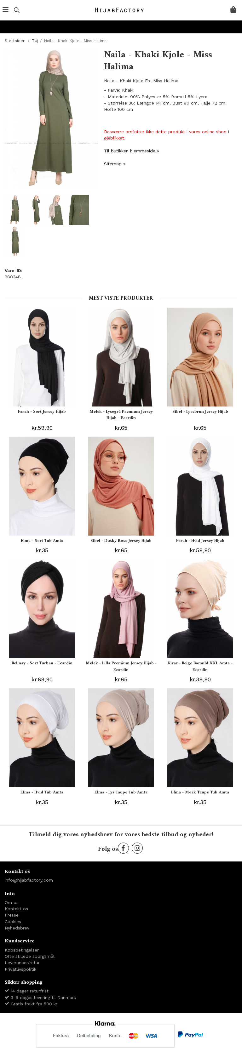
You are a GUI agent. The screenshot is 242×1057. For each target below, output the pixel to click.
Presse (12, 915)
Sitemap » (114, 163)
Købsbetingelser (22, 949)
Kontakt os (16, 908)
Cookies (13, 921)
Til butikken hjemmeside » (131, 150)
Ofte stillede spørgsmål (30, 956)
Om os (12, 902)
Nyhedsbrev (17, 927)
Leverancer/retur (22, 962)
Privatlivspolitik (20, 969)
